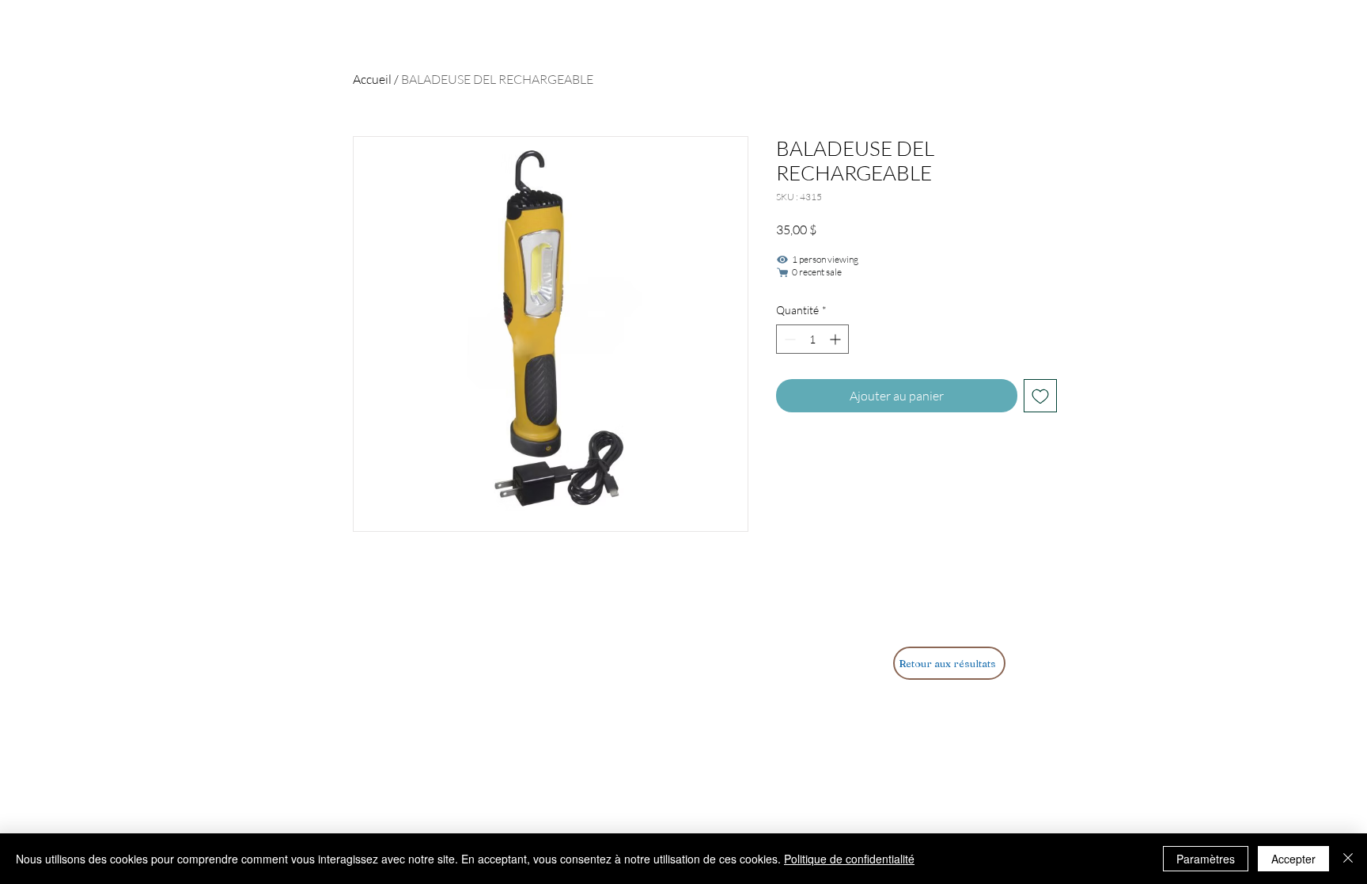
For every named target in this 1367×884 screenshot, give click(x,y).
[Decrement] (788, 339)
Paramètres (1205, 859)
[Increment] (836, 339)
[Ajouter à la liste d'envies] (1040, 395)
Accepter (1293, 859)
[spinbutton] (812, 339)
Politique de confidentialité (849, 859)
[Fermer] (1348, 858)
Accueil (372, 79)
